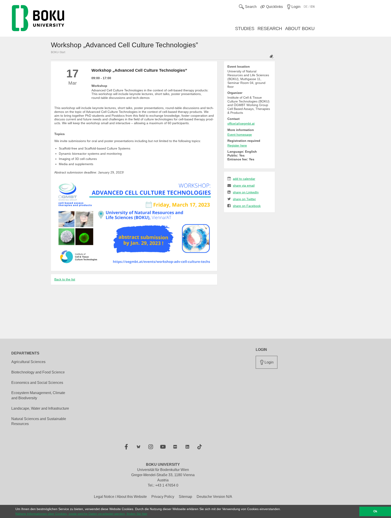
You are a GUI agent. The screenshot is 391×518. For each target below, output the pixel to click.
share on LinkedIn (246, 192)
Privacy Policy (162, 497)
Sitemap (185, 497)
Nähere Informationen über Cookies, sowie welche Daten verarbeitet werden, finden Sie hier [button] (81, 514)
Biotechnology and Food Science (38, 372)
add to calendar (244, 179)
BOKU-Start (58, 52)
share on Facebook (247, 206)
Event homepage (239, 134)
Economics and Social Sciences (37, 383)
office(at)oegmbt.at (241, 123)
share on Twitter (244, 199)
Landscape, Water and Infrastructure (40, 408)
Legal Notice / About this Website (120, 497)
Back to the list (64, 279)
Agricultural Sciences (28, 362)
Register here (237, 145)
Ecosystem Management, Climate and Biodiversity (38, 395)
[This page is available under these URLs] (271, 57)
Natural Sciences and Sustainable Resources (38, 421)
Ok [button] (375, 511)
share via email (244, 185)
